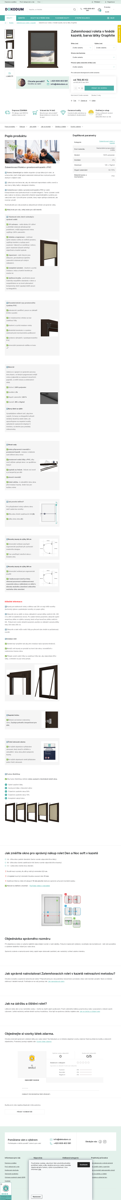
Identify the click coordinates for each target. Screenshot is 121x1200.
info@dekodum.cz (59, 84)
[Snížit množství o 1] (76, 88)
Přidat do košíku (99, 88)
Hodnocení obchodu (12, 1170)
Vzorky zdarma (76, 126)
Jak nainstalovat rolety (56, 981)
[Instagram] (104, 1141)
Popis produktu (10, 126)
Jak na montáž (46, 126)
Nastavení (37, 1197)
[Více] (110, 18)
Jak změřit (33, 126)
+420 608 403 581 (89, 9)
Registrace (111, 2)
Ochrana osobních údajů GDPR (15, 1177)
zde (39, 1169)
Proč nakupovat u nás (27, 2)
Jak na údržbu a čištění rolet (90, 1011)
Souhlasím (84, 1165)
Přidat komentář (24, 1112)
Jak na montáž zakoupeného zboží (103, 1170)
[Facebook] (100, 1141)
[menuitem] (10, 18)
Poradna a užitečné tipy (99, 1177)
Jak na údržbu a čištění (99, 1174)
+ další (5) (9, 76)
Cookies (7, 1181)
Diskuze (22, 126)
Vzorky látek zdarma (43, 1041)
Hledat (74, 9)
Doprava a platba (10, 2)
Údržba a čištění (60, 126)
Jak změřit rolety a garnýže (100, 1166)
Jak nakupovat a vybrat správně (102, 1163)
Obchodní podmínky (11, 1174)
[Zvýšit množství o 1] (82, 88)
